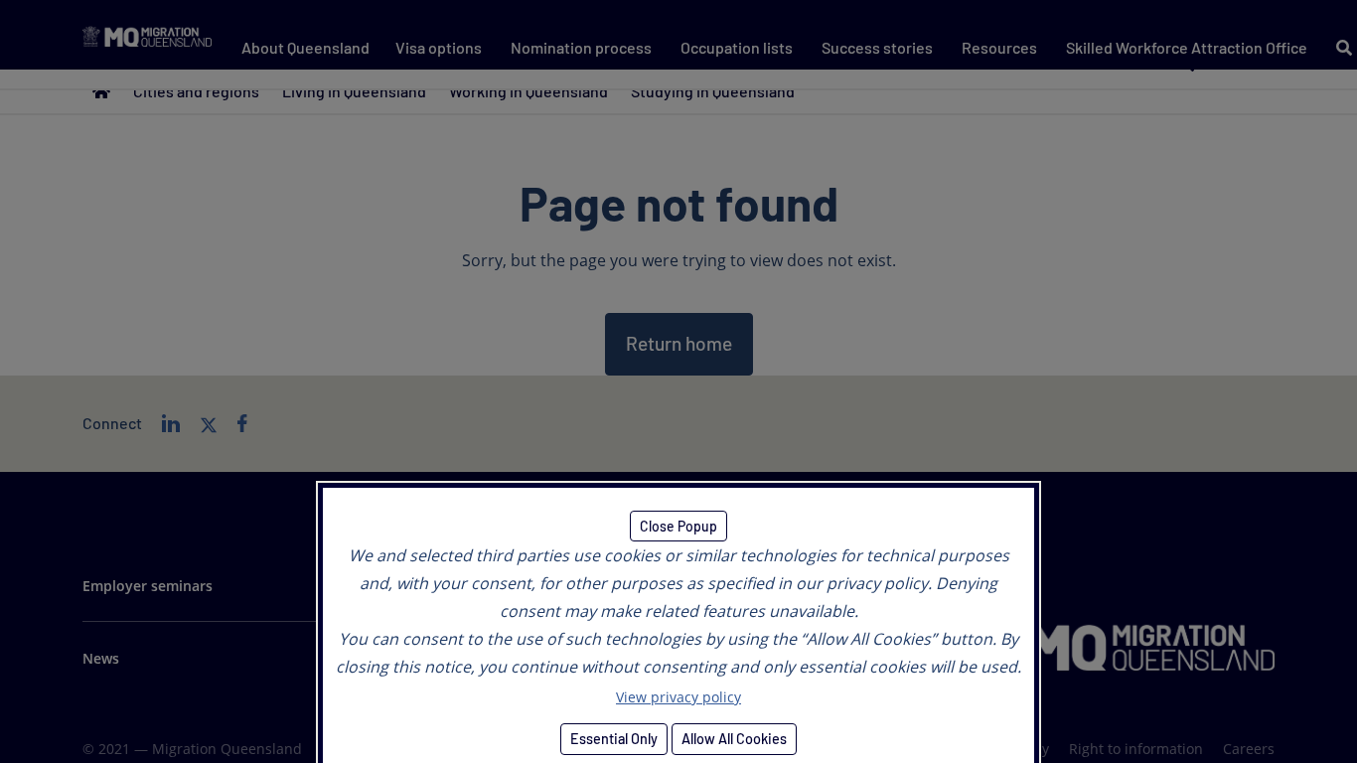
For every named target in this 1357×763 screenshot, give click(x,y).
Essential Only (614, 738)
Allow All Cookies (734, 738)
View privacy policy (678, 696)
